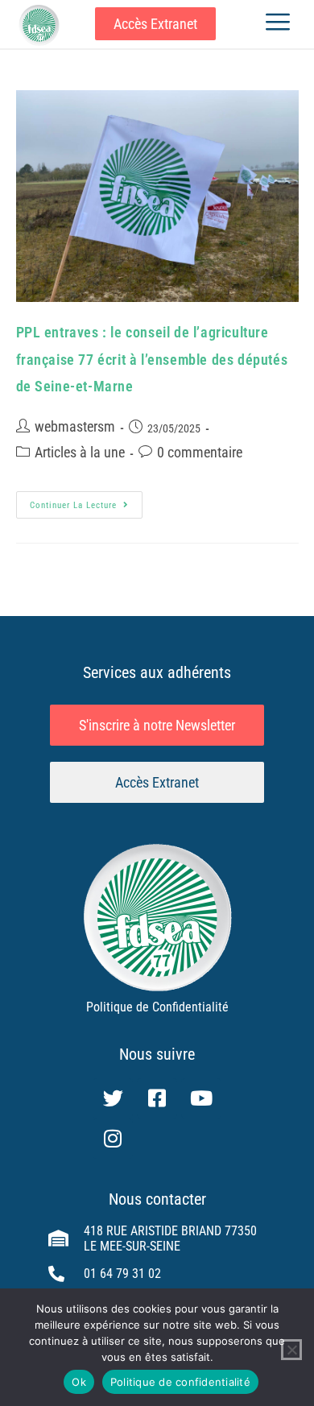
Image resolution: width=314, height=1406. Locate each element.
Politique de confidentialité (180, 1381)
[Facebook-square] (157, 1098)
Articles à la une (80, 452)
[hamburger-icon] (277, 23)
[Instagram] (113, 1139)
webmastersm (75, 426)
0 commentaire (199, 452)
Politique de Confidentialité (157, 1007)
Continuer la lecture (86, 501)
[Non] (291, 1349)
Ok (79, 1381)
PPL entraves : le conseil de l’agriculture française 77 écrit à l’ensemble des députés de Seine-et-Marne (152, 359)
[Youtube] (201, 1098)
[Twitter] (113, 1098)
